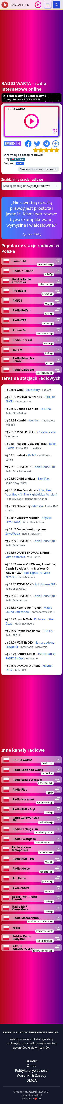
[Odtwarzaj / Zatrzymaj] (38, 5)
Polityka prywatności (31, 1070)
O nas (31, 1065)
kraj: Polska (13, 99)
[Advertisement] (31, 42)
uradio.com (50, 169)
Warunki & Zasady (31, 1075)
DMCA (31, 1080)
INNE (20, 163)
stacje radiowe (37, 95)
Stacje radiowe (16, 95)
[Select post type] (43, 185)
